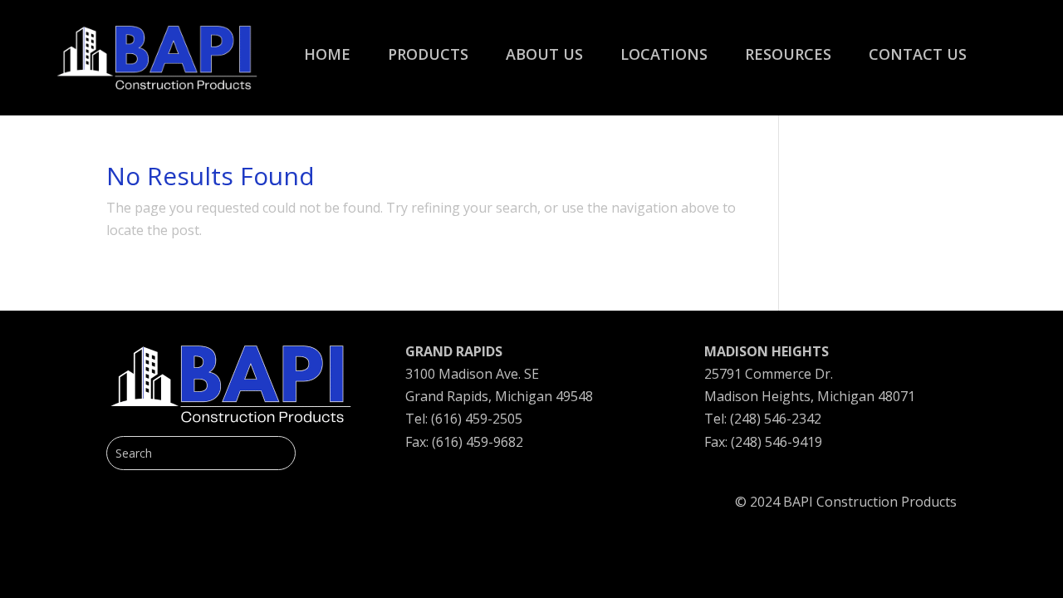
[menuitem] (327, 46)
